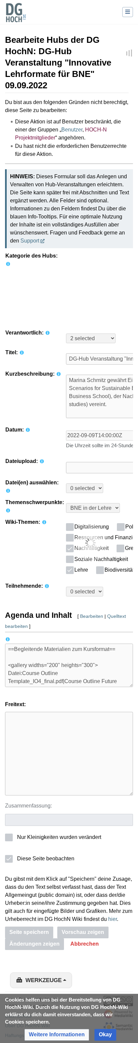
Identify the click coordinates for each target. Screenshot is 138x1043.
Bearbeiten (91, 616)
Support (29, 241)
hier (112, 919)
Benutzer (71, 129)
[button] (84, 944)
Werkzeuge (43, 980)
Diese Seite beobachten (45, 858)
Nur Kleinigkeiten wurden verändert (59, 837)
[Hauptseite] (15, 16)
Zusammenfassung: (28, 806)
